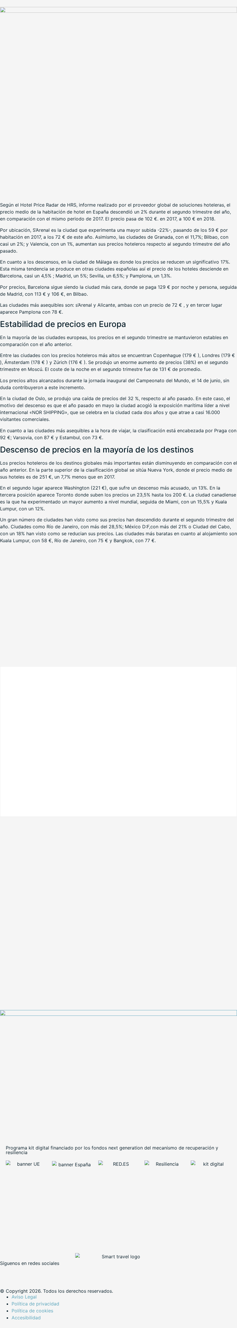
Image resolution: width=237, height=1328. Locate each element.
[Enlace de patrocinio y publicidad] (118, 11)
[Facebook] (7, 1273)
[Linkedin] (39, 1273)
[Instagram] (55, 1273)
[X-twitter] (23, 1273)
